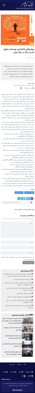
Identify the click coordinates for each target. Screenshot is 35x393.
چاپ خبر (30, 88)
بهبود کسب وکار (29, 193)
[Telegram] (30, 376)
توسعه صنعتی (19, 193)
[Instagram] (29, 372)
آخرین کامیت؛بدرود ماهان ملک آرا (22, 279)
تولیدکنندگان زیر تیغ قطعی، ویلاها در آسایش (19, 297)
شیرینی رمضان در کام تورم (24, 293)
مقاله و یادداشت (30, 58)
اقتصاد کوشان (31, 83)
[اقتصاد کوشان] (27, 4)
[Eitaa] (23, 376)
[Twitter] (21, 372)
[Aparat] (5, 372)
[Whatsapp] (13, 372)
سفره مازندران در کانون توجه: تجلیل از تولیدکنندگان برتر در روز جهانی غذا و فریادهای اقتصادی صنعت (12, 320)
